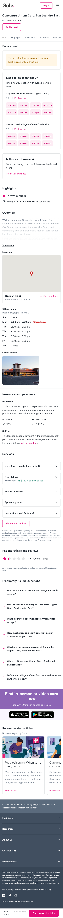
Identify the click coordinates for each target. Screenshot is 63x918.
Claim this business (16, 173)
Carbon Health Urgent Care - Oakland (26, 124)
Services (57, 37)
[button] (20, 370)
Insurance (44, 37)
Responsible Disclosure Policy (39, 889)
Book (5, 37)
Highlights (16, 37)
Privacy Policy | (8, 889)
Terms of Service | (21, 889)
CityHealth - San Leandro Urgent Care (26, 93)
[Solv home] (8, 5)
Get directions (50, 295)
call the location (29, 442)
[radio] (11, 105)
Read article (11, 790)
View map (22, 98)
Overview (30, 37)
